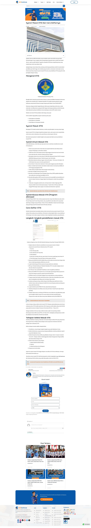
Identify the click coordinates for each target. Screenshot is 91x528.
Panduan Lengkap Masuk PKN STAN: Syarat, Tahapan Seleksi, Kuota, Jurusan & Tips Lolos (35, 482)
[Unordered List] (39, 428)
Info (54, 2)
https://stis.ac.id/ (47, 112)
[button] (63, 55)
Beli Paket (49, 2)
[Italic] (33, 428)
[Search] (64, 6)
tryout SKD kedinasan (60, 356)
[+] (46, 428)
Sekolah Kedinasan (42, 26)
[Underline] (35, 428)
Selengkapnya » (30, 463)
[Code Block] (42, 428)
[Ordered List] (38, 428)
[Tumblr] (20, 522)
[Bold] (32, 428)
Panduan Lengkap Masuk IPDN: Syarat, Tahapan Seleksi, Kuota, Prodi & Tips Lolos (54, 461)
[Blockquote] (40, 428)
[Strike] (36, 428)
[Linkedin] (18, 522)
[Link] (43, 428)
